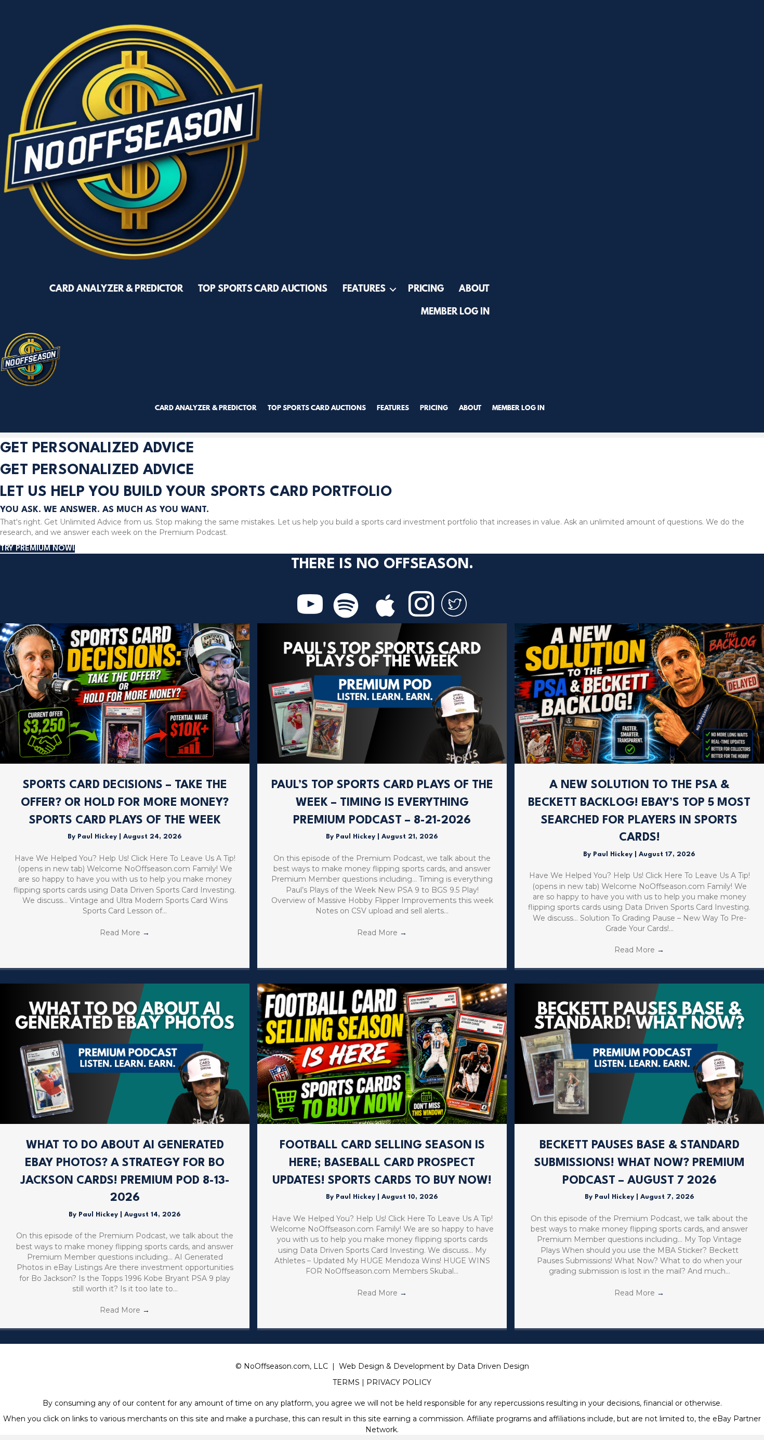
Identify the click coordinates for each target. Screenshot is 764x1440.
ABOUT (474, 289)
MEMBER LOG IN (455, 312)
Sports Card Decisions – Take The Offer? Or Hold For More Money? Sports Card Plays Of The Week (125, 802)
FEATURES (364, 289)
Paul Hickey (98, 836)
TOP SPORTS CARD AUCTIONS (262, 289)
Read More (125, 932)
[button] (393, 289)
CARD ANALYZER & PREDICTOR (116, 289)
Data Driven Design (493, 1366)
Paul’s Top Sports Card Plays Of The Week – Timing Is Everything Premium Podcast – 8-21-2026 (382, 802)
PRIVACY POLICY (398, 1382)
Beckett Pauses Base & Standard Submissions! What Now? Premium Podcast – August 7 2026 (639, 1163)
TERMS (346, 1382)
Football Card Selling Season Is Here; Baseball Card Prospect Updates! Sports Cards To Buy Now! (382, 1163)
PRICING (426, 289)
